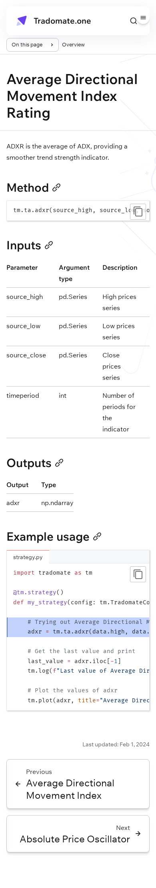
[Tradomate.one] (21, 20)
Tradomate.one (62, 21)
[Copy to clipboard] (138, 212)
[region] (78, 210)
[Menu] (143, 17)
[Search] (133, 21)
